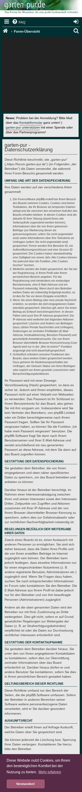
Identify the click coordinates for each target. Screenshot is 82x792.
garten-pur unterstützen (23, 127)
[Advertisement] (41, 75)
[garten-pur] (41, 9)
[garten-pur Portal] (5, 31)
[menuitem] (19, 22)
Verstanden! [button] (25, 784)
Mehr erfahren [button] (49, 772)
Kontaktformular (30, 122)
